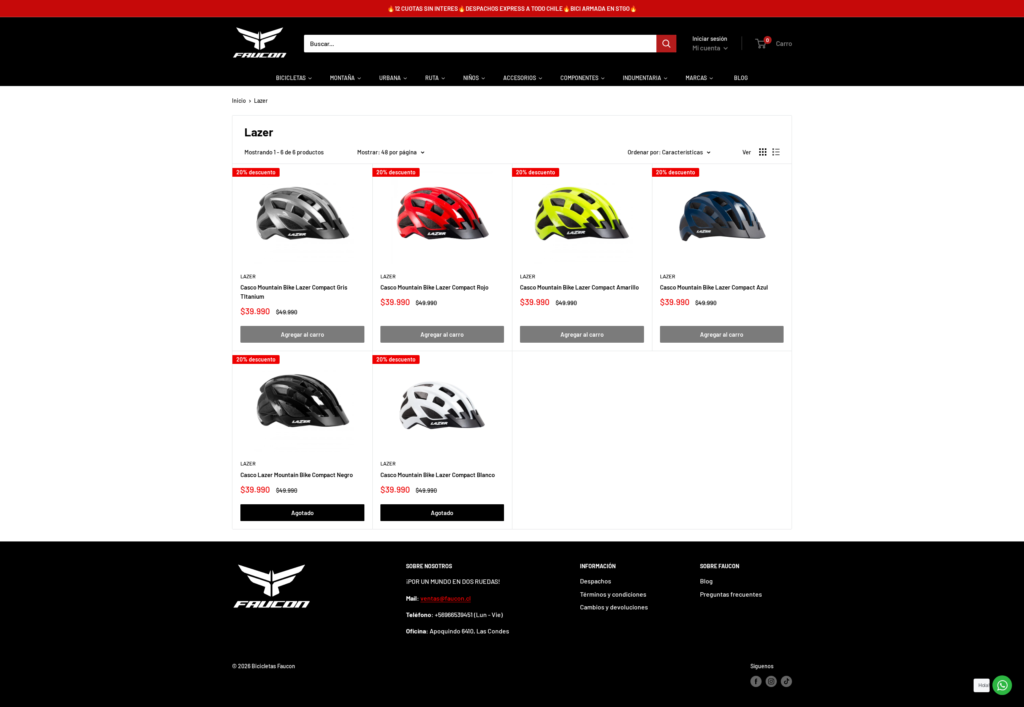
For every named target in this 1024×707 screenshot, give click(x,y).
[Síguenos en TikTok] (786, 681)
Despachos (595, 581)
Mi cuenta (707, 48)
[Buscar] (666, 43)
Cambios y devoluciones (614, 607)
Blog (706, 581)
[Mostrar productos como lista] (776, 152)
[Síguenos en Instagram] (771, 681)
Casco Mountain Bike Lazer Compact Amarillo (579, 287)
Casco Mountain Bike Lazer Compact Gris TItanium (293, 292)
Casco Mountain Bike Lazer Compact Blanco (437, 474)
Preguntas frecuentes (731, 594)
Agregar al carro (302, 334)
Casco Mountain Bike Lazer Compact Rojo (434, 287)
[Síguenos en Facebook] (756, 681)
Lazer (261, 100)
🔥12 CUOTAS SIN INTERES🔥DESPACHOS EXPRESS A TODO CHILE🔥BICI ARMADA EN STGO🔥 (512, 8)
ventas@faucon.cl (445, 598)
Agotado (302, 512)
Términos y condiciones (613, 594)
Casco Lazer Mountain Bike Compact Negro (296, 474)
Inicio (239, 100)
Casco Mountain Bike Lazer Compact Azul (714, 287)
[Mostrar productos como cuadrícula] (762, 152)
